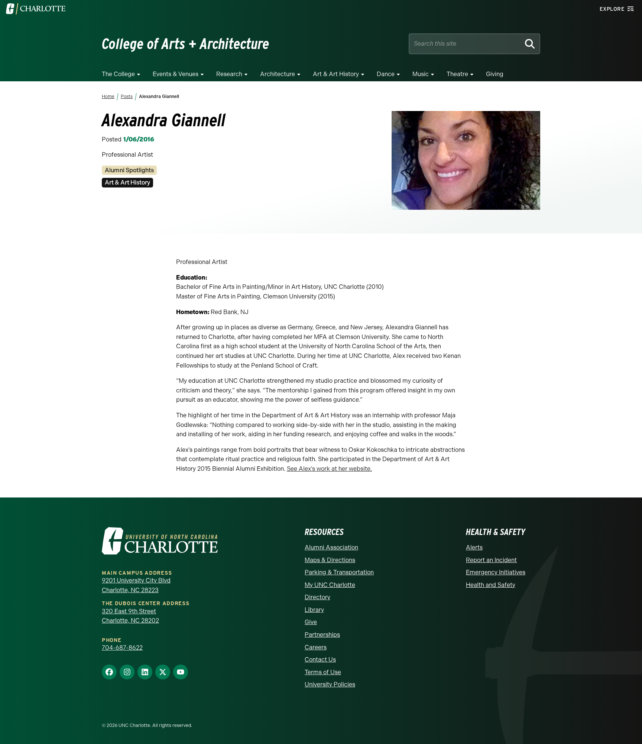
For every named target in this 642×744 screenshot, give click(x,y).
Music (420, 74)
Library (314, 609)
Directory (317, 597)
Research (229, 74)
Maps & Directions (330, 560)
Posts (127, 96)
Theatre (457, 74)
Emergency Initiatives (495, 572)
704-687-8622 (122, 647)
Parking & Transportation (339, 572)
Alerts (474, 547)
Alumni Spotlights (129, 170)
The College (118, 74)
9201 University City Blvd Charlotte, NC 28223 (136, 585)
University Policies (330, 684)
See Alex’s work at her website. (329, 468)
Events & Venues (175, 74)
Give (311, 622)
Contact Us (320, 659)
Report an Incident (491, 560)
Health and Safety (490, 584)
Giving (494, 74)
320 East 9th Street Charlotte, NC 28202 (130, 616)
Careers (316, 647)
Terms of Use (323, 672)
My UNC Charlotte (330, 584)
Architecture (277, 74)
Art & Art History (336, 74)
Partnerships (322, 634)
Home (108, 96)
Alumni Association (331, 547)
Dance (386, 74)
